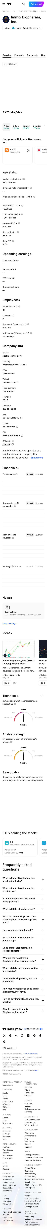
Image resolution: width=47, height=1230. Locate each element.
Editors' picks (8, 1204)
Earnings (6, 1134)
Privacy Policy (30, 1174)
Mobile (5, 1166)
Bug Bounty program (33, 1185)
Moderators (7, 1191)
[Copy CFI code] (12, 444)
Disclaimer (29, 1171)
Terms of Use (30, 1168)
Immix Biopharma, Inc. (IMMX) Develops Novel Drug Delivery (19, 662)
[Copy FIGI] (22, 435)
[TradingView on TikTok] (40, 1035)
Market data (30, 1093)
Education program (32, 1225)
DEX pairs (6, 1107)
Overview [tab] (7, 55)
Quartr (36, 1070)
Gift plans (28, 1095)
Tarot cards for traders (34, 1157)
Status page (30, 1188)
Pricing (27, 1090)
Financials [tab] (19, 55)
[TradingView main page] (9, 4)
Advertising (29, 1216)
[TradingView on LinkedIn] (28, 1035)
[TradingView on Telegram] (34, 1035)
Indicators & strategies (12, 1212)
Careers (28, 1144)
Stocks (5, 1093)
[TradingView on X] (4, 1035)
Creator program (9, 1185)
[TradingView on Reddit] (4, 1041)
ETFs (5, 1096)
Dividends (7, 1136)
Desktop (6, 1169)
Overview (28, 1103)
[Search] (23, 4)
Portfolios (6, 1147)
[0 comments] (14, 682)
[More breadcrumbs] (14, 11)
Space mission (30, 1136)
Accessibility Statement (34, 1179)
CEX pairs (6, 1104)
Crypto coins (8, 1101)
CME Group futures (32, 1119)
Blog (26, 1138)
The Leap (28, 1112)
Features (28, 1087)
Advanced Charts (32, 1204)
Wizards (6, 1215)
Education (7, 1201)
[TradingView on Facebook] (10, 1035)
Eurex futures (30, 1122)
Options (6, 1153)
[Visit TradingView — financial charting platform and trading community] (13, 112)
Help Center (29, 1141)
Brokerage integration (33, 1219)
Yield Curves (8, 1150)
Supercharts (8, 1085)
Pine (4, 1110)
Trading (6, 1198)
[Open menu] (3, 4)
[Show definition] (24, 179)
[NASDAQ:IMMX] (5, 655)
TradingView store (32, 1155)
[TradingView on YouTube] (16, 1035)
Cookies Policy (30, 1176)
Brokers (28, 1106)
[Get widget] (41, 695)
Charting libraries (31, 1198)
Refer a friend (8, 1182)
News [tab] (44, 55)
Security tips (30, 1182)
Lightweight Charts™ (33, 1201)
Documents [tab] (32, 55)
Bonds (5, 1098)
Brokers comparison (33, 1109)
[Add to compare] (28, 150)
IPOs (4, 1139)
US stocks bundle (32, 1125)
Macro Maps (8, 1155)
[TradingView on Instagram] (22, 1035)
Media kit (28, 1147)
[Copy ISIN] (21, 418)
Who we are (29, 1133)
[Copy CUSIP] (17, 427)
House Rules (8, 1188)
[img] (37, 28)
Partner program (31, 1222)
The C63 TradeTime (33, 1160)
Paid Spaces (8, 1220)
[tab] (30, 474)
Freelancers (7, 1217)
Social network (9, 1177)
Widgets (28, 1195)
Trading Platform (31, 1206)
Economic (6, 1131)
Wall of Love (7, 1179)
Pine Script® (8, 1158)
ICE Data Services (31, 1054)
